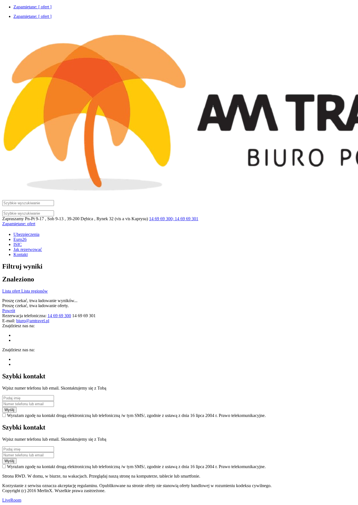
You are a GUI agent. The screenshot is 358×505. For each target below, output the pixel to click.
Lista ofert (11, 291)
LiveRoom (11, 500)
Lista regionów (34, 291)
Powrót (8, 310)
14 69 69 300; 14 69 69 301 (173, 218)
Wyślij (9, 410)
